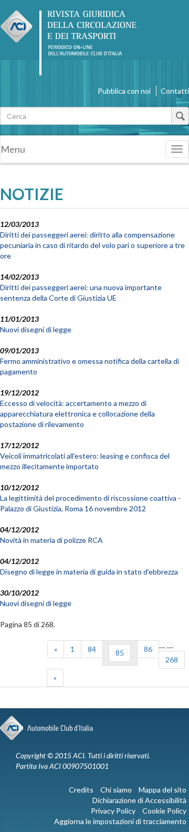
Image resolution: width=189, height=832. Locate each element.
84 (92, 649)
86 (148, 649)
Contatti (175, 90)
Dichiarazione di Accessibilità (139, 800)
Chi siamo (116, 789)
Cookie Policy (164, 810)
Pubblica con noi (124, 90)
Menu (13, 149)
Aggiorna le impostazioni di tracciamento (120, 821)
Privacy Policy (113, 810)
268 (171, 659)
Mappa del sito (162, 789)
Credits (81, 789)
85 (120, 652)
